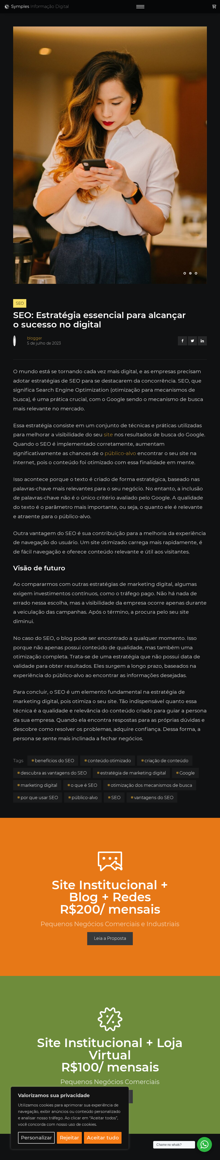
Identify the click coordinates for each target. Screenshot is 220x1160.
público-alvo (120, 453)
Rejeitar (69, 1138)
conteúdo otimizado (109, 760)
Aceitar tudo (103, 1138)
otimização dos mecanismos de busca (151, 785)
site (108, 434)
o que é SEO (84, 785)
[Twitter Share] (192, 340)
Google (187, 773)
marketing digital (39, 785)
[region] (70, 1118)
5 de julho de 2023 (44, 343)
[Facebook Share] (182, 340)
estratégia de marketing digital (133, 773)
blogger (34, 338)
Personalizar (36, 1138)
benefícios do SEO (54, 760)
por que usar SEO (39, 797)
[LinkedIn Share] (202, 340)
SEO (20, 303)
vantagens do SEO (153, 797)
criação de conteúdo (166, 760)
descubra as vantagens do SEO (54, 773)
